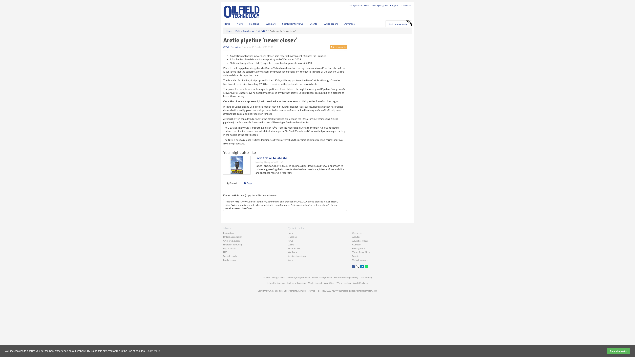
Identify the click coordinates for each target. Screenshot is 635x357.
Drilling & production (232, 237)
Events (313, 23)
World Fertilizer (344, 283)
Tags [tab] (249, 183)
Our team (356, 244)
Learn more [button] (153, 351)
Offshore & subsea (231, 240)
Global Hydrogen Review (298, 277)
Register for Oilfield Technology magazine (370, 5)
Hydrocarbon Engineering (346, 277)
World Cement (315, 283)
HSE (225, 252)
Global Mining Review (322, 277)
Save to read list (339, 47)
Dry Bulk (266, 277)
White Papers (294, 248)
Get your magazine (398, 23)
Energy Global (278, 277)
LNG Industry (366, 277)
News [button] (240, 23)
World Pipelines (360, 283)
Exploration (228, 233)
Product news (229, 260)
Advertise (349, 23)
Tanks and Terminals (296, 283)
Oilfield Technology (232, 47)
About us (356, 237)
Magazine (254, 23)
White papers (331, 23)
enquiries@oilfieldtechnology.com (362, 290)
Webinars (271, 23)
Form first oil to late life (271, 158)
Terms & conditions (361, 252)
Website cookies (359, 260)
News (290, 240)
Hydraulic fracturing (232, 244)
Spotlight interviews (292, 23)
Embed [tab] (233, 183)
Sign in (395, 5)
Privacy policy (358, 248)
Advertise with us (360, 240)
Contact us (406, 5)
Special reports (230, 256)
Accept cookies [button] (618, 351)
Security (356, 256)
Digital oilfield (229, 248)
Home (227, 23)
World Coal (329, 283)
